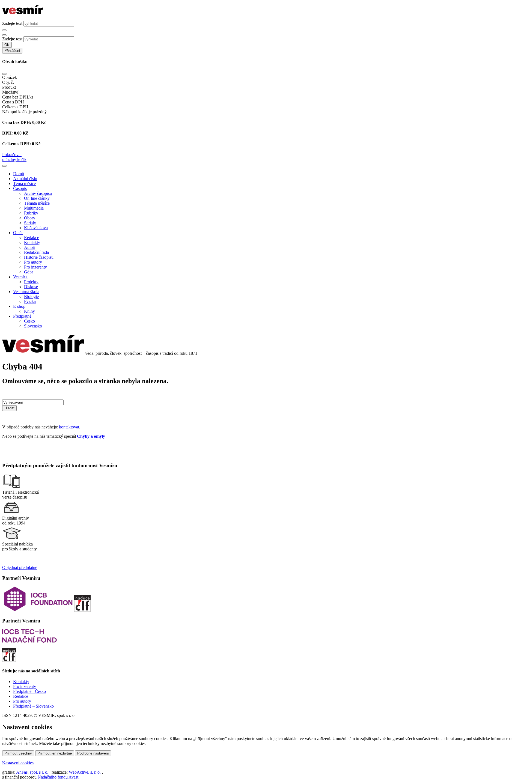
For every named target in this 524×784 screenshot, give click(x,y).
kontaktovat (69, 427)
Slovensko (33, 326)
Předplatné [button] (22, 316)
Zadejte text (12, 23)
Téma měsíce (24, 183)
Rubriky (31, 213)
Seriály (30, 222)
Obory (29, 218)
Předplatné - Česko (29, 691)
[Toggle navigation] (4, 166)
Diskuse (31, 286)
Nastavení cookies (18, 763)
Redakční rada (36, 252)
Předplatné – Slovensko (33, 706)
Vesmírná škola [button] (26, 291)
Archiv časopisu (38, 193)
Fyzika (30, 301)
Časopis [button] (20, 188)
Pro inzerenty (35, 267)
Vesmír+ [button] (20, 277)
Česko (29, 321)
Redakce (31, 237)
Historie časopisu (38, 257)
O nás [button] (18, 232)
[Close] (4, 74)
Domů (18, 173)
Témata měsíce (37, 203)
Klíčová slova (36, 227)
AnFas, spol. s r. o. (32, 772)
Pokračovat (12, 154)
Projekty (31, 281)
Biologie (31, 296)
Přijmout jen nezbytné (54, 753)
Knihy (29, 311)
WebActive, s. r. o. (85, 772)
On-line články (37, 198)
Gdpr (28, 272)
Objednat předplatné (19, 567)
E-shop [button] (19, 306)
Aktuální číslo (25, 178)
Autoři (29, 247)
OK (7, 45)
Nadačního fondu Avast (58, 777)
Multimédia (34, 208)
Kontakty (32, 242)
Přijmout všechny (18, 753)
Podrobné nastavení (93, 753)
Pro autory (33, 262)
